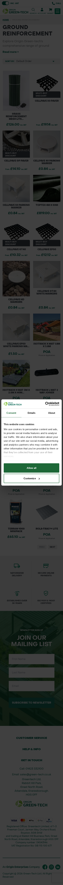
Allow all (32, 467)
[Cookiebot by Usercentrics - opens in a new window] (45, 404)
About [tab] (51, 412)
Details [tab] (32, 412)
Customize (30, 478)
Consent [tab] (11, 412)
